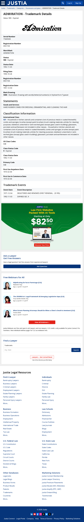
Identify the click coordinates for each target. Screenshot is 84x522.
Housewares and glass (33, 8)
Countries (7, 496)
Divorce (45, 387)
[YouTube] (34, 514)
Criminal (45, 384)
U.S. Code (6, 447)
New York (45, 460)
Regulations (7, 451)
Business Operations (11, 415)
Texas (44, 464)
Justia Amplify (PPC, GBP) (51, 489)
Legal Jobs (7, 476)
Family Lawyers (9, 397)
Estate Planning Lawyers (12, 393)
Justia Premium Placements (52, 482)
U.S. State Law (48, 441)
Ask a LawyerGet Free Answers (12, 257)
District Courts (8, 460)
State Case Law (48, 451)
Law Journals (47, 425)
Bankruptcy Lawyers (11, 380)
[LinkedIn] (31, 514)
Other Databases (10, 473)
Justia (3, 8)
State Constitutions (49, 444)
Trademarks (11, 8)
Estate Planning (48, 393)
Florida (44, 457)
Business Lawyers (10, 384)
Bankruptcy (46, 380)
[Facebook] (37, 514)
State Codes (46, 447)
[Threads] (43, 514)
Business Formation (10, 412)
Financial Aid (46, 419)
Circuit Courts (8, 457)
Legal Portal (20, 519)
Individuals (47, 377)
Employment (8, 419)
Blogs (44, 429)
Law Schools (47, 409)
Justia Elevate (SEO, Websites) (53, 486)
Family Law (46, 397)
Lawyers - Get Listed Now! (42, 357)
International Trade (10, 425)
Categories (20, 8)
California (45, 454)
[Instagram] (40, 514)
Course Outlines (48, 422)
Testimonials (47, 496)
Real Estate (7, 429)
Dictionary (46, 412)
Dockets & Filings (9, 464)
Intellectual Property (11, 422)
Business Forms (9, 482)
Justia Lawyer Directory (51, 479)
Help (37, 519)
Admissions (46, 415)
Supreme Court (9, 454)
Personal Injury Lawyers (12, 400)
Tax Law (6, 432)
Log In (70, 3)
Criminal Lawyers (9, 387)
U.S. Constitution (9, 444)
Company (30, 519)
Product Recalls (9, 486)
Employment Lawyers (11, 390)
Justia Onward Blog (49, 492)
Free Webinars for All (13, 277)
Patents (6, 489)
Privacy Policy (59, 519)
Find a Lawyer (10, 340)
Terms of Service (46, 519)
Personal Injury (48, 400)
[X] (49, 514)
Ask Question (42, 266)
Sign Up (78, 3)
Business (7, 409)
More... (5, 403)
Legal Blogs (7, 479)
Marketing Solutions (51, 473)
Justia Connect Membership (52, 476)
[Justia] (17, 3)
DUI (43, 390)
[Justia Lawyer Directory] (52, 514)
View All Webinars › (42, 322)
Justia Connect (9, 519)
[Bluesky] (46, 514)
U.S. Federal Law (10, 441)
